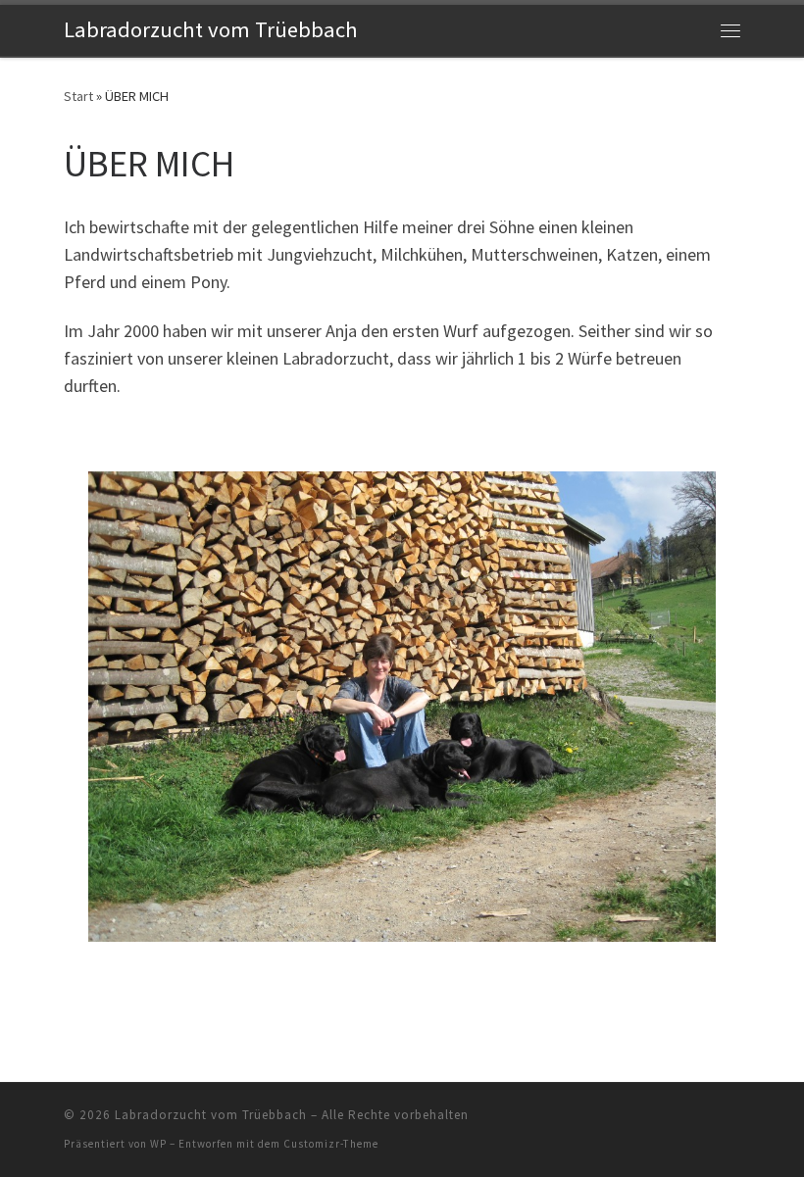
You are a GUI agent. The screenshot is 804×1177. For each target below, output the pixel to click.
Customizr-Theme (330, 1144)
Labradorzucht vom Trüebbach (211, 1114)
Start (78, 96)
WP (158, 1144)
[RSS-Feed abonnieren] (734, 1120)
